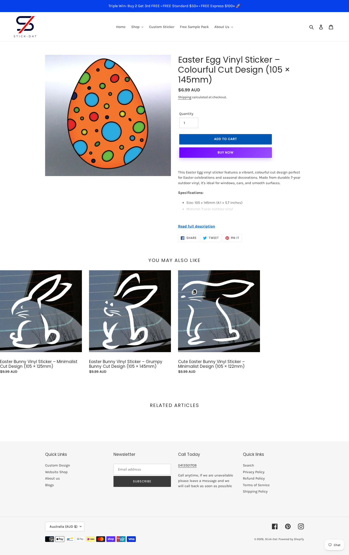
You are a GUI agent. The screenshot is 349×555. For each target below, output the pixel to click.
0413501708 (187, 465)
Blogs (49, 485)
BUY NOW (226, 152)
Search (248, 465)
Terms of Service (256, 485)
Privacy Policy (253, 472)
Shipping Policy (255, 491)
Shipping (184, 97)
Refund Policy (254, 478)
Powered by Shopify (291, 539)
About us (52, 478)
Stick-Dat (271, 539)
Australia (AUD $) (63, 526)
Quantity (186, 114)
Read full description (196, 226)
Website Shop (56, 472)
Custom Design (57, 465)
